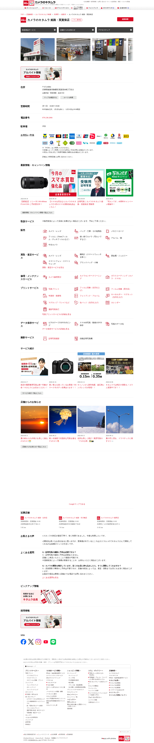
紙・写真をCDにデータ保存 (35, 705)
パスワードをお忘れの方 (117, 690)
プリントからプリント (33, 708)
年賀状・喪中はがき (32, 694)
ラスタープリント (32, 678)
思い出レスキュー (30, 697)
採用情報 (93, 1)
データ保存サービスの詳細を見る (55, 329)
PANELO (27, 724)
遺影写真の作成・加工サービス (36, 710)
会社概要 (87, 1)
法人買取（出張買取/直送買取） (78, 687)
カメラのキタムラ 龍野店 (110, 518)
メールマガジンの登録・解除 (54, 691)
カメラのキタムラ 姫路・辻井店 (36, 518)
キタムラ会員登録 (115, 683)
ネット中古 (72, 678)
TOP (22, 14)
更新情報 (69, 708)
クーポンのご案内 (51, 694)
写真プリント (29, 673)
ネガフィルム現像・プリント (35, 680)
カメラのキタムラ (114, 673)
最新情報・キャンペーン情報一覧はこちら (37, 212)
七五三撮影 (50, 685)
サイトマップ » (114, 692)
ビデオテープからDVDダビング (36, 699)
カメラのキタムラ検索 (43, 14)
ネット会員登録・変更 (114, 1)
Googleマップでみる (77, 504)
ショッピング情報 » (73, 670)
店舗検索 (29, 14)
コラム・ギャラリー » (95, 670)
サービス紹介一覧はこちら (31, 393)
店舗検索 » (112, 670)
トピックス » (71, 699)
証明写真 (27, 722)
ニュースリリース (43, 734)
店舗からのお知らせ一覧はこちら (34, 447)
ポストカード (29, 692)
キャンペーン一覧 (72, 697)
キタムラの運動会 (93, 686)
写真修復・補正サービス (34, 712)
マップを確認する (50, 97)
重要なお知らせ (71, 702)
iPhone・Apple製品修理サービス (55, 673)
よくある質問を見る (50, 577)
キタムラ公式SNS (51, 696)
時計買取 (71, 682)
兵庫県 (56, 14)
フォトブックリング (32, 689)
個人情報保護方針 (30, 734)
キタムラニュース (72, 692)
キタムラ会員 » (114, 680)
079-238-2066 (47, 118)
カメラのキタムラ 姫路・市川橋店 (75, 518)
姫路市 (63, 14)
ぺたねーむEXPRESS (31, 717)
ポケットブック (31, 687)
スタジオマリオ (51, 682)
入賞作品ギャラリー (94, 702)
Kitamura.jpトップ (31, 666)
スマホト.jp (49, 680)
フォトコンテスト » (94, 697)
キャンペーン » (72, 694)
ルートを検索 (68, 97)
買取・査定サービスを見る (53, 267)
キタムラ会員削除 (115, 687)
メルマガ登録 (126, 1)
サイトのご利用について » (118, 695)
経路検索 (125, 19)
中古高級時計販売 (74, 680)
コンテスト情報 (92, 700)
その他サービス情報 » (53, 670)
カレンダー (28, 715)
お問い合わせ (102, 1)
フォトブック (29, 682)
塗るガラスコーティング (53, 678)
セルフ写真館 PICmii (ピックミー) (55, 698)
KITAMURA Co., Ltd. (34, 740)
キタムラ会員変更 (115, 685)
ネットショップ (71, 673)
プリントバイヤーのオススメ (75, 689)
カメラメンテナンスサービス (54, 675)
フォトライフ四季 (93, 690)
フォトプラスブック (32, 685)
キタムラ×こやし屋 (51, 705)
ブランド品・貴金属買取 (76, 685)
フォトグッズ (29, 720)
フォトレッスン (92, 688)
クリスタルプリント (32, 675)
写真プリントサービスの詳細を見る (56, 314)
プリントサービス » (32, 670)
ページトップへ (125, 731)
